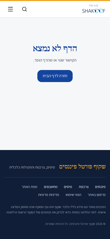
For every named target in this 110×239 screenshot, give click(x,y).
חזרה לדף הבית (55, 75)
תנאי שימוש (73, 194)
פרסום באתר (97, 194)
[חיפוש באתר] (24, 9)
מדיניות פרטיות (48, 194)
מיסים (68, 186)
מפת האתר (29, 186)
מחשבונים (51, 186)
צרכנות (84, 186)
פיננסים (100, 186)
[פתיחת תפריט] (10, 9)
